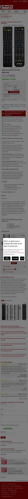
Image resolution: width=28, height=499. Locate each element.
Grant (22, 258)
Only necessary (7, 258)
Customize (15, 258)
